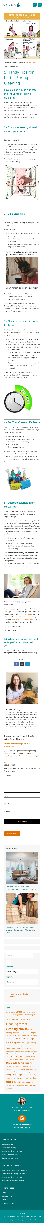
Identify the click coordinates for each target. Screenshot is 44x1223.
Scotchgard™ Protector (10, 1155)
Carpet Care (21, 1011)
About (4, 1193)
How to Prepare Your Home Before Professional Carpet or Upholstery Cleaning (21, 888)
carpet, (13, 619)
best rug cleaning (10, 1012)
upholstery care (20, 1078)
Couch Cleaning (21, 1048)
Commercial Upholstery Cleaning (13, 1174)
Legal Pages (10, 1220)
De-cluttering (22, 1051)
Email (6, 804)
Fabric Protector (10, 1053)
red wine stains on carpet (21, 1059)
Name (7, 796)
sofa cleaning (17, 1072)
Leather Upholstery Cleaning (12, 1151)
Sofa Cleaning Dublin (28, 1072)
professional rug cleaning (16, 1056)
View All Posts (12, 834)
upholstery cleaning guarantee (20, 1085)
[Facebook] (16, 664)
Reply (5, 762)
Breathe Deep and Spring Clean (15, 744)
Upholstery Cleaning (9, 1148)
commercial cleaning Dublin (18, 1046)
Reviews (5, 1200)
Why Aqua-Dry (7, 1196)
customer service (14, 1051)
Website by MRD (32, 1220)
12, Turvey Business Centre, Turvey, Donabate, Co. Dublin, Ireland (22, 1216)
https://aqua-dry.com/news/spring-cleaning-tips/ (21, 756)
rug (17, 619)
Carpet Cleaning (7, 1144)
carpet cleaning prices (25, 1033)
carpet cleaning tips (23, 1035)
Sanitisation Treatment (10, 1158)
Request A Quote (8, 1203)
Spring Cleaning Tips (14, 1074)
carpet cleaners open (22, 1015)
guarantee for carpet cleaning (29, 1053)
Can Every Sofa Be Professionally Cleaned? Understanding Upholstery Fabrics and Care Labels (21, 929)
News (34, 63)
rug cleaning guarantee (18, 1066)
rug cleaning (13, 1062)
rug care (32, 1059)
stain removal (26, 1075)
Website (7, 811)
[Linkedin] (27, 664)
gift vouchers (18, 1053)
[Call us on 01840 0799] (35, 5)
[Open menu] (40, 4)
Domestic (28, 63)
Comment (8, 775)
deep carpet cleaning (31, 1051)
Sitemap (20, 1220)
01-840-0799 (25, 1110)
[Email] (22, 664)
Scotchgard (16, 1069)
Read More (33, 727)
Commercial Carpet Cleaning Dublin (14, 1170)
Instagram (28, 614)
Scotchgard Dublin (24, 1069)
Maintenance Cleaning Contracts (13, 1181)
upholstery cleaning (28, 619)
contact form (25, 1127)
